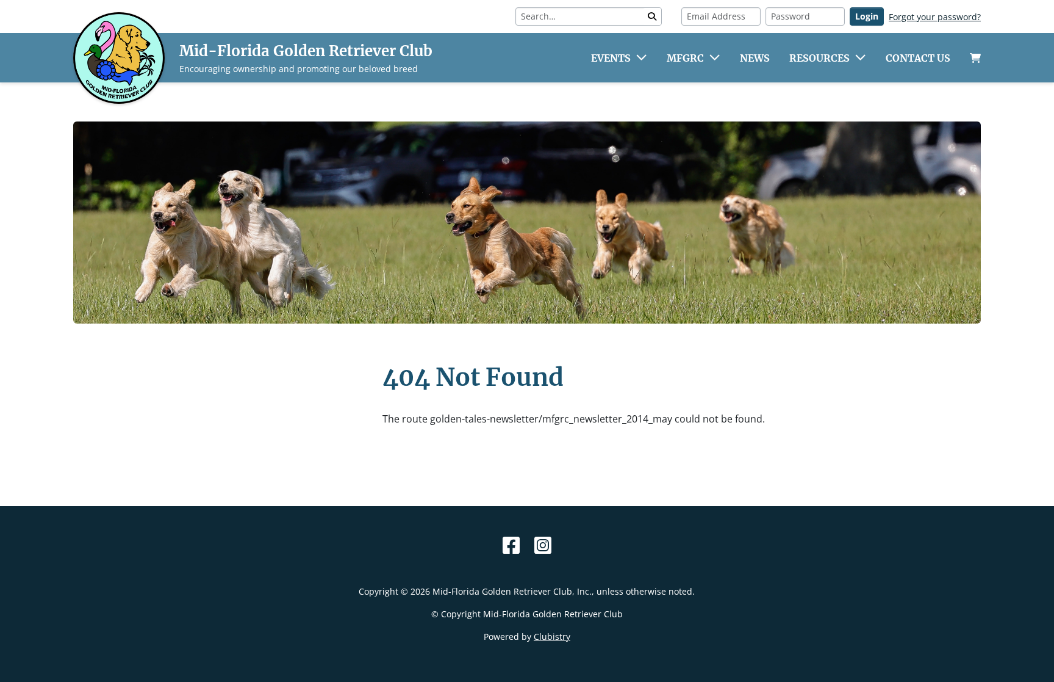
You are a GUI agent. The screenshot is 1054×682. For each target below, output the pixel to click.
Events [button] (611, 58)
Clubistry (552, 636)
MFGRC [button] (685, 58)
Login (866, 16)
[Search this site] (652, 16)
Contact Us (918, 58)
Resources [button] (819, 58)
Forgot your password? (935, 17)
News (755, 58)
